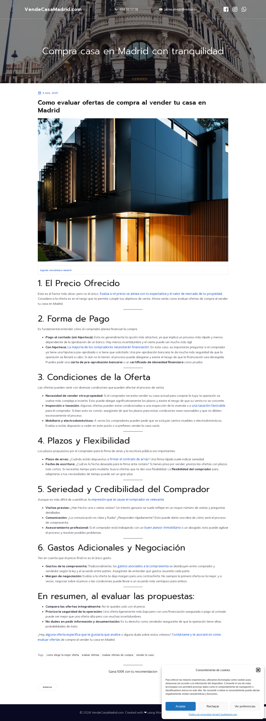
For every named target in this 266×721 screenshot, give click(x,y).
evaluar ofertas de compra (117, 655)
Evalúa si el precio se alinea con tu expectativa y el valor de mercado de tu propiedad (161, 294)
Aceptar (181, 706)
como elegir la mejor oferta (63, 655)
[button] (258, 670)
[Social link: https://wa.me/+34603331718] (245, 9)
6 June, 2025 (50, 93)
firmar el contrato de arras (128, 459)
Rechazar (213, 706)
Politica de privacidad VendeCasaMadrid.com (213, 714)
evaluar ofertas (90, 655)
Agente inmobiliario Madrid (55, 270)
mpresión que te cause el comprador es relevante (128, 499)
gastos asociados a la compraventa (143, 566)
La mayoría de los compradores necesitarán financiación (108, 347)
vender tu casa (145, 655)
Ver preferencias (245, 706)
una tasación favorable (208, 405)
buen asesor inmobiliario (162, 527)
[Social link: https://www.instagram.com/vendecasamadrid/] (236, 9)
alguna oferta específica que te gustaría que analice (83, 634)
